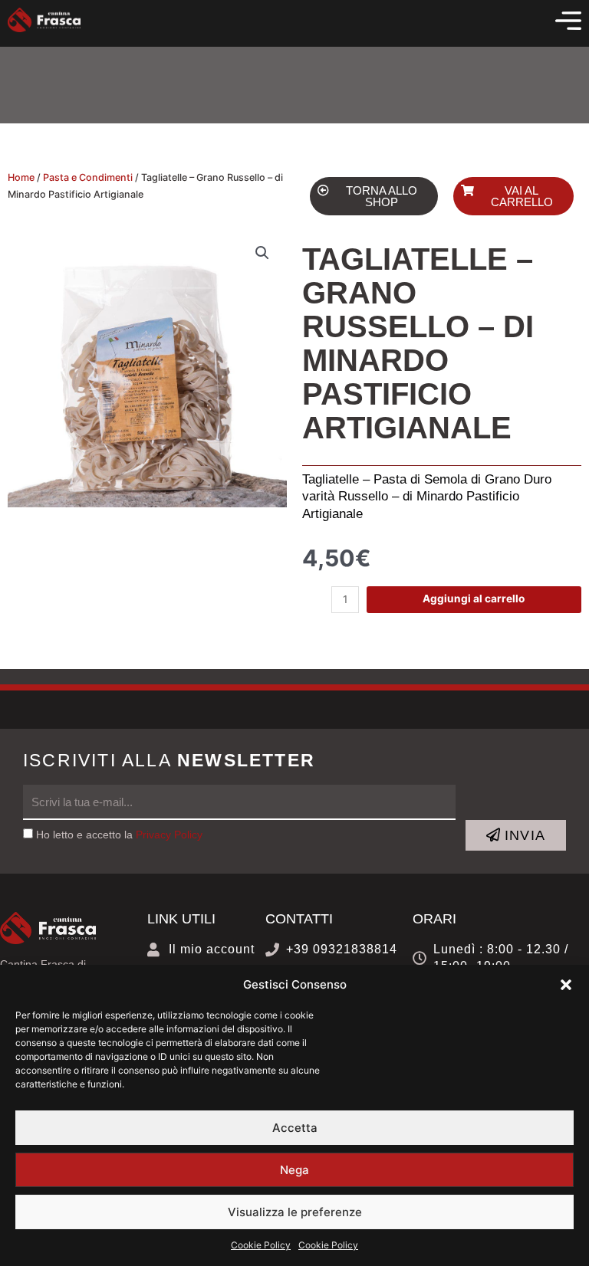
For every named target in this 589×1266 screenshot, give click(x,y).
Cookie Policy (261, 1245)
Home (21, 177)
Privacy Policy (169, 835)
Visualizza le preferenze (295, 1212)
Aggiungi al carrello (474, 598)
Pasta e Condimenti (88, 177)
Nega (294, 1170)
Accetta (295, 1127)
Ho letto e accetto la (119, 835)
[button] (566, 984)
